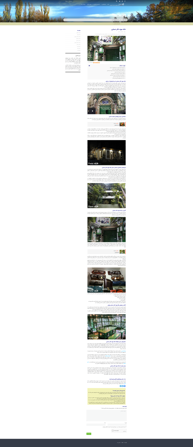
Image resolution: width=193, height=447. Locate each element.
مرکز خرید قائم (107, 356)
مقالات (122, 442)
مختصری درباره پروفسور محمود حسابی (118, 69)
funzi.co (73, 61)
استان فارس (78, 46)
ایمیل (126, 422)
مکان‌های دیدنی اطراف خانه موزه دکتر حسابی (117, 75)
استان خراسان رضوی (77, 36)
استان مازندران (78, 40)
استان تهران (123, 15)
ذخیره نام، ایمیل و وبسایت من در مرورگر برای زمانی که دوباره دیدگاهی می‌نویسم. (114, 426)
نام (105, 422)
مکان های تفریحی (116, 23)
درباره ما (66, 1)
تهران (118, 15)
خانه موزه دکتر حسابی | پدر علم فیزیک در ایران (117, 67)
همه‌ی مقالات (89, 4)
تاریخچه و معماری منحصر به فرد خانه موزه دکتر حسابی (115, 70)
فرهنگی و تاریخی (120, 31)
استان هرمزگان (78, 38)
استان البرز (78, 50)
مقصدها (126, 442)
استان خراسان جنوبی (77, 42)
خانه (108, 4)
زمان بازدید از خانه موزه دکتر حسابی (118, 76)
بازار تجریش (116, 125)
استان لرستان (78, 44)
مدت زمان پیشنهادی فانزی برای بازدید (118, 78)
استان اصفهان (78, 32)
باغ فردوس (117, 252)
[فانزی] (121, 4)
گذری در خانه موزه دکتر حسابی (119, 72)
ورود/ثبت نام (83, 4)
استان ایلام (78, 48)
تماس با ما (70, 1)
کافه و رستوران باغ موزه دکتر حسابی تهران (117, 73)
